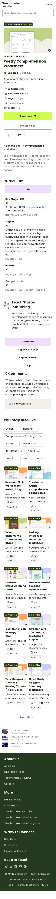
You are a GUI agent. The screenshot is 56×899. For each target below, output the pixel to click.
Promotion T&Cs (18, 879)
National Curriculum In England (21, 214)
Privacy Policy (39, 879)
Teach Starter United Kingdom (22, 823)
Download (26, 116)
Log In (11, 884)
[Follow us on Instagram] (11, 866)
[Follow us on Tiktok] (6, 866)
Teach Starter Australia (18, 811)
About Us (9, 766)
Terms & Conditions (41, 873)
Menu (48, 4)
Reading (40, 289)
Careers (9, 783)
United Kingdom (17, 873)
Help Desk (10, 839)
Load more (27, 717)
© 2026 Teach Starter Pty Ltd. (33, 884)
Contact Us (10, 845)
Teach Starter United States (20, 817)
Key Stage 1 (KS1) (14, 258)
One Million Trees (14, 772)
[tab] (28, 189)
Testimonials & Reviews (17, 778)
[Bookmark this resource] (9, 135)
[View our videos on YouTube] (20, 866)
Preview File (28, 125)
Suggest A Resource (15, 851)
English (29, 274)
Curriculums (11, 805)
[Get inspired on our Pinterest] (25, 866)
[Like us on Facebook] (15, 866)
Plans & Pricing (12, 799)
